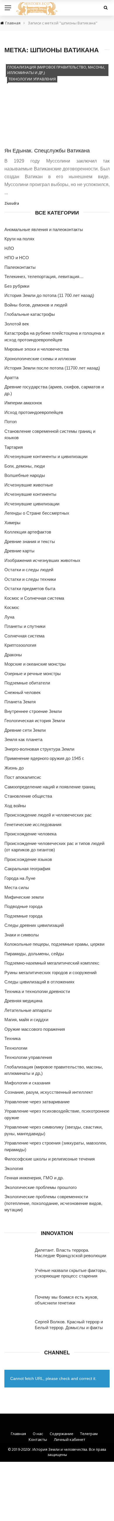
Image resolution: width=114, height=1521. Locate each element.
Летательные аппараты (28, 1010)
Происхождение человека (30, 833)
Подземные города (23, 915)
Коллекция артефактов (27, 531)
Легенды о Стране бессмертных (36, 513)
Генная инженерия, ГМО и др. (34, 1177)
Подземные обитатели (27, 682)
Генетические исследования (32, 824)
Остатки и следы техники (30, 579)
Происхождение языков (28, 859)
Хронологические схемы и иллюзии (40, 358)
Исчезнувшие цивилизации (31, 503)
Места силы (16, 887)
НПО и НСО (16, 257)
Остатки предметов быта (29, 588)
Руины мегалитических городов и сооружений (50, 972)
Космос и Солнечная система (34, 598)
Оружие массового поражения (34, 1029)
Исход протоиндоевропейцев (33, 412)
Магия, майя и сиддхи (26, 1019)
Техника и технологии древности (37, 991)
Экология (13, 1168)
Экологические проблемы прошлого (40, 1187)
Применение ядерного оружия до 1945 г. (44, 758)
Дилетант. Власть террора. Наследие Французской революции (70, 1253)
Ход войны (15, 805)
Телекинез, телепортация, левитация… (44, 276)
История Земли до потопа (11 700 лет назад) (49, 295)
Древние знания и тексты (29, 541)
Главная (18, 1433)
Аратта (11, 377)
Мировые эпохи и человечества (36, 349)
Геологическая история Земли (34, 720)
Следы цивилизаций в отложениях (39, 981)
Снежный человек (22, 692)
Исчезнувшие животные (28, 484)
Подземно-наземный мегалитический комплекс (51, 962)
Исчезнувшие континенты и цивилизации (45, 456)
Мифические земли (24, 897)
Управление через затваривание (37, 1101)
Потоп (10, 421)
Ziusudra (11, 203)
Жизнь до (14, 767)
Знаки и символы (21, 934)
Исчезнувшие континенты (30, 494)
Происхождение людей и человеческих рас (48, 814)
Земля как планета (23, 739)
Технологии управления (32, 79)
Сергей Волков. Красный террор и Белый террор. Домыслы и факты (69, 1324)
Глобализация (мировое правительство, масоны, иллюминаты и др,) (56, 70)
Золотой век (16, 323)
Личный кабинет (69, 1439)
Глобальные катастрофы (29, 314)
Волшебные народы (24, 475)
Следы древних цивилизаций (34, 925)
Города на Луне (19, 878)
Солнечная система (24, 635)
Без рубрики (16, 286)
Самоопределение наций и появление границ (49, 786)
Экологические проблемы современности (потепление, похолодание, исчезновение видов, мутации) (53, 1203)
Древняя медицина (23, 1000)
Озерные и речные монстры (32, 673)
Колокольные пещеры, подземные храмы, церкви (54, 944)
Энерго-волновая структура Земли (39, 749)
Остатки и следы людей (28, 569)
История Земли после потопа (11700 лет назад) (52, 367)
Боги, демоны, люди (24, 466)
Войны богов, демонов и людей (35, 304)
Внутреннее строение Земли (33, 711)
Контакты (38, 1439)
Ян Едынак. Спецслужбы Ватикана (47, 150)
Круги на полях (19, 238)
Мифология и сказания (27, 1082)
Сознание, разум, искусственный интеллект (48, 1092)
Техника (12, 1038)
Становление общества (28, 796)
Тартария (13, 447)
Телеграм (89, 1433)
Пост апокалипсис (22, 777)
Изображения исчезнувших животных (42, 560)
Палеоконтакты (20, 267)
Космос (11, 607)
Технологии (15, 1048)
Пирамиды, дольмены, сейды (34, 953)
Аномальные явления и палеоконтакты (43, 229)
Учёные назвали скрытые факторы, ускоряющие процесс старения (71, 1273)
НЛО (9, 248)
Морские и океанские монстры (35, 664)
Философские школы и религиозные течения (49, 1158)
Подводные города (23, 906)
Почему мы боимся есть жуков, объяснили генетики (66, 1300)
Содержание (61, 1433)
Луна (9, 616)
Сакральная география (27, 868)
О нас (38, 1433)
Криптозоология (20, 645)
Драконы (13, 654)
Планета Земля (20, 701)
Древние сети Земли (25, 730)
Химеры (12, 522)
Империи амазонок (23, 402)
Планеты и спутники (24, 626)
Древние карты (19, 550)
